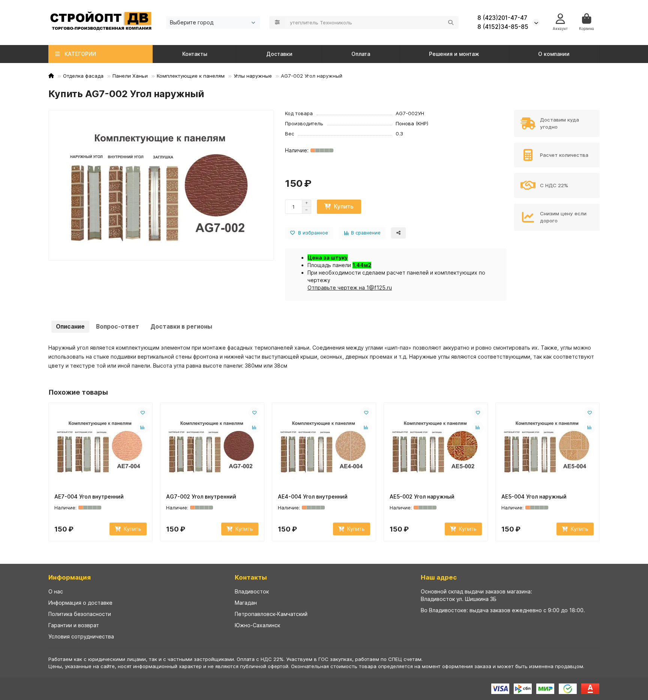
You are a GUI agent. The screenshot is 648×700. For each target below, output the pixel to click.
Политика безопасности (79, 614)
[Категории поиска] (277, 22)
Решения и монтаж (454, 54)
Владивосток (252, 591)
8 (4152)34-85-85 (502, 26)
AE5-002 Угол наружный (422, 496)
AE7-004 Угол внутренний (89, 496)
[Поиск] (450, 23)
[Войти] (560, 19)
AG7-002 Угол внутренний (201, 496)
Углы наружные (253, 76)
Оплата (360, 54)
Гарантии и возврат (73, 625)
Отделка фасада (83, 76)
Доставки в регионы (181, 326)
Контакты (194, 54)
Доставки (279, 54)
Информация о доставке (80, 602)
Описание (70, 326)
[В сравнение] (142, 428)
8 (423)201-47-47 (502, 17)
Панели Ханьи (130, 76)
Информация (69, 577)
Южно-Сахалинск (257, 625)
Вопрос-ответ (117, 326)
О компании (554, 54)
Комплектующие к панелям (191, 76)
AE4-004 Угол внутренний (313, 496)
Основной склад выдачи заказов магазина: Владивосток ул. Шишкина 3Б (476, 595)
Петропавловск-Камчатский (271, 614)
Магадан (246, 602)
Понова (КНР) (412, 123)
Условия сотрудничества (81, 636)
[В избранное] (142, 413)
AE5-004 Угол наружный (534, 496)
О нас (55, 591)
